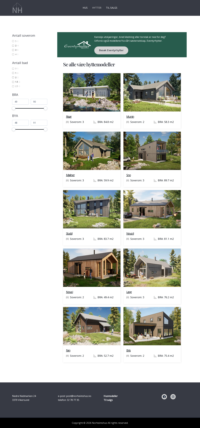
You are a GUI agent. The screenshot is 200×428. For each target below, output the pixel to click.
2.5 (16, 86)
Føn (68, 350)
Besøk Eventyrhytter (111, 50)
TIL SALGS (111, 7)
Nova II (130, 233)
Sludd (69, 233)
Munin (130, 117)
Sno (128, 175)
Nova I (69, 292)
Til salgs (108, 400)
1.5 (16, 82)
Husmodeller (111, 396)
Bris (128, 350)
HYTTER (96, 7)
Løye (129, 292)
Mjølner (70, 175)
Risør (69, 117)
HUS (85, 7)
